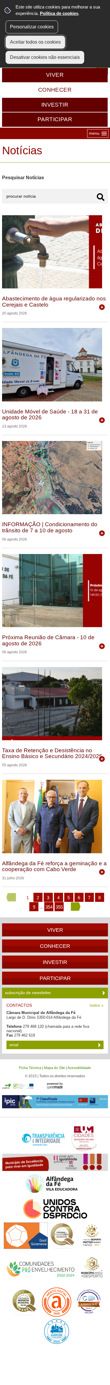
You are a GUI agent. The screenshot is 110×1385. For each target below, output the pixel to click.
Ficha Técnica (30, 1068)
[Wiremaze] (55, 1085)
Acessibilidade (79, 1068)
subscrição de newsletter (28, 992)
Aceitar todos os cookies (35, 42)
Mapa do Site (54, 1068)
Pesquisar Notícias (23, 177)
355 (59, 906)
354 (49, 906)
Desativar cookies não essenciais (45, 57)
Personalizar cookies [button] (32, 26)
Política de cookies (59, 13)
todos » (97, 1005)
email (14, 1045)
